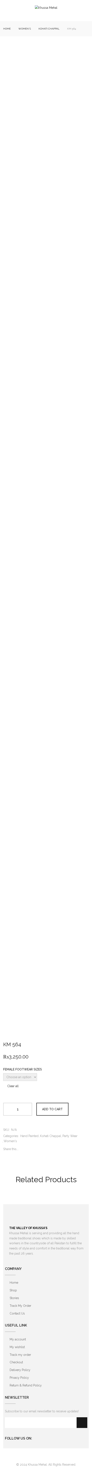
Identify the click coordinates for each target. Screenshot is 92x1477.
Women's (24, 28)
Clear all (13, 1086)
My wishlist (17, 1347)
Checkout (16, 1362)
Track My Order (20, 1305)
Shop (13, 1290)
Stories (14, 1298)
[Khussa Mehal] (46, 7)
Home (7, 28)
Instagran (44, 1437)
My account (18, 1339)
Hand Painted (29, 1136)
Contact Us (17, 1313)
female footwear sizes (22, 1069)
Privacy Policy (19, 1377)
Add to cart (52, 1109)
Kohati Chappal (49, 28)
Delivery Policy (20, 1370)
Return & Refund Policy (26, 1385)
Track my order (20, 1354)
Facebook (37, 1437)
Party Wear (69, 1136)
